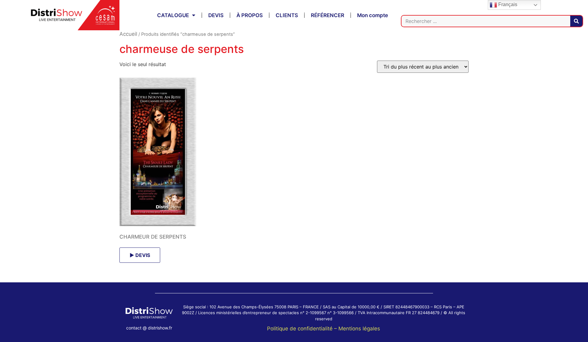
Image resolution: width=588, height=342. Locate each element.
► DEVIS (140, 255)
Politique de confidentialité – (302, 328)
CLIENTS (287, 15)
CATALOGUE (173, 15)
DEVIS (216, 15)
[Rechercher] (576, 21)
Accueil (128, 34)
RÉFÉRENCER (327, 15)
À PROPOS (249, 15)
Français (507, 4)
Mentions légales (359, 328)
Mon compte (372, 15)
